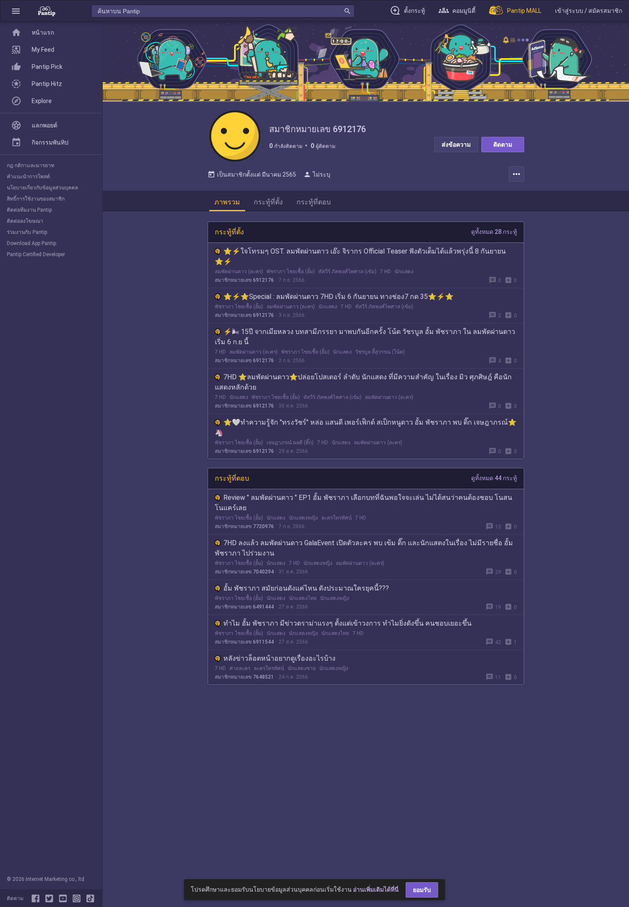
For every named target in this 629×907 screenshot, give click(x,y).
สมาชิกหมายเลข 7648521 (244, 677)
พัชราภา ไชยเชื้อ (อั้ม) (291, 272)
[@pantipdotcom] (78, 898)
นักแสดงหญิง (303, 518)
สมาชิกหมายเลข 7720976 (244, 526)
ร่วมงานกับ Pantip (27, 232)
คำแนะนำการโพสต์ (28, 177)
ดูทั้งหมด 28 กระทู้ (494, 232)
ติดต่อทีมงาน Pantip (29, 210)
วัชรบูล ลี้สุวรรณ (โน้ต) (380, 352)
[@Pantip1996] (51, 898)
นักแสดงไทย (303, 598)
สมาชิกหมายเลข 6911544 (244, 642)
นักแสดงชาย (302, 668)
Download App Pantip (31, 243)
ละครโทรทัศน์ (336, 518)
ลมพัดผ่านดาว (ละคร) (239, 272)
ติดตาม (502, 144)
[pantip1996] (64, 898)
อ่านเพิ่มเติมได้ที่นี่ (376, 889)
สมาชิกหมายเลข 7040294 (244, 572)
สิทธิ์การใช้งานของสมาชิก (36, 199)
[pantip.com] (46, 10)
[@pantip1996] (90, 898)
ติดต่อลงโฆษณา (25, 221)
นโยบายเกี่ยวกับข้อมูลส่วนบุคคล (42, 188)
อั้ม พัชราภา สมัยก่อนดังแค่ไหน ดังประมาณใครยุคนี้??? (306, 588)
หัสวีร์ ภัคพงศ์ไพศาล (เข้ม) (347, 272)
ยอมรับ (422, 889)
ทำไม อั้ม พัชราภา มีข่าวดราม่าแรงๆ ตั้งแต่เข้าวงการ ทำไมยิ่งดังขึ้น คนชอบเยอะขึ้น (347, 623)
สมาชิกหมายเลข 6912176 (244, 280)
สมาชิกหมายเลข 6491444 (244, 607)
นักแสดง (404, 272)
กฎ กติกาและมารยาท (30, 165)
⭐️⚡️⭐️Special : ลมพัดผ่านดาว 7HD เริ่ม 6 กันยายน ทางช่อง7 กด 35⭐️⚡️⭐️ (338, 296)
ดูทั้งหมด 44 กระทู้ (494, 478)
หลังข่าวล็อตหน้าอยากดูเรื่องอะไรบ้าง (279, 658)
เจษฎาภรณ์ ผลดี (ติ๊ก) (290, 443)
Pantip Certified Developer (36, 254)
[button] (15, 10)
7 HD (385, 272)
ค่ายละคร (239, 668)
